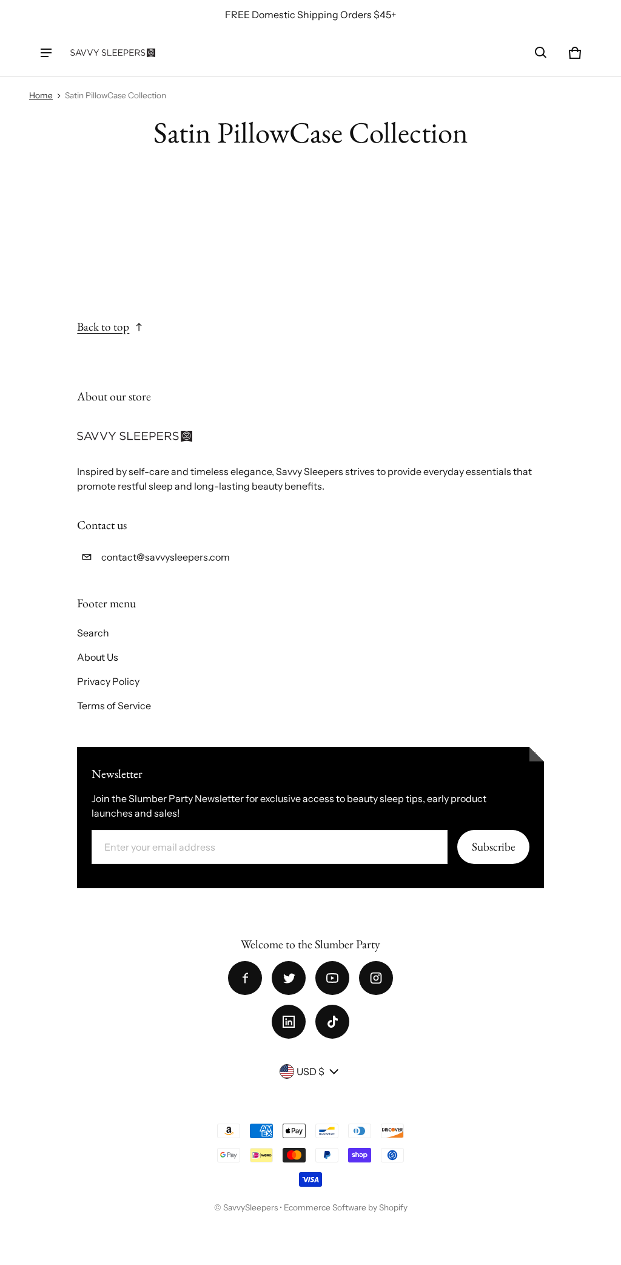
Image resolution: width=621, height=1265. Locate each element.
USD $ (310, 1071)
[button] (541, 53)
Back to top (103, 326)
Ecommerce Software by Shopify (346, 1207)
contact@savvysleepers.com (165, 557)
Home (41, 95)
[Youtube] (332, 978)
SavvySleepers (250, 1207)
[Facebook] (245, 978)
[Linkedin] (289, 1022)
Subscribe (493, 846)
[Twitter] (289, 978)
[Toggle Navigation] (46, 53)
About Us (97, 657)
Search (93, 633)
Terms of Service (114, 706)
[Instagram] (376, 978)
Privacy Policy (108, 681)
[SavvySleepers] (112, 52)
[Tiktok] (332, 1022)
